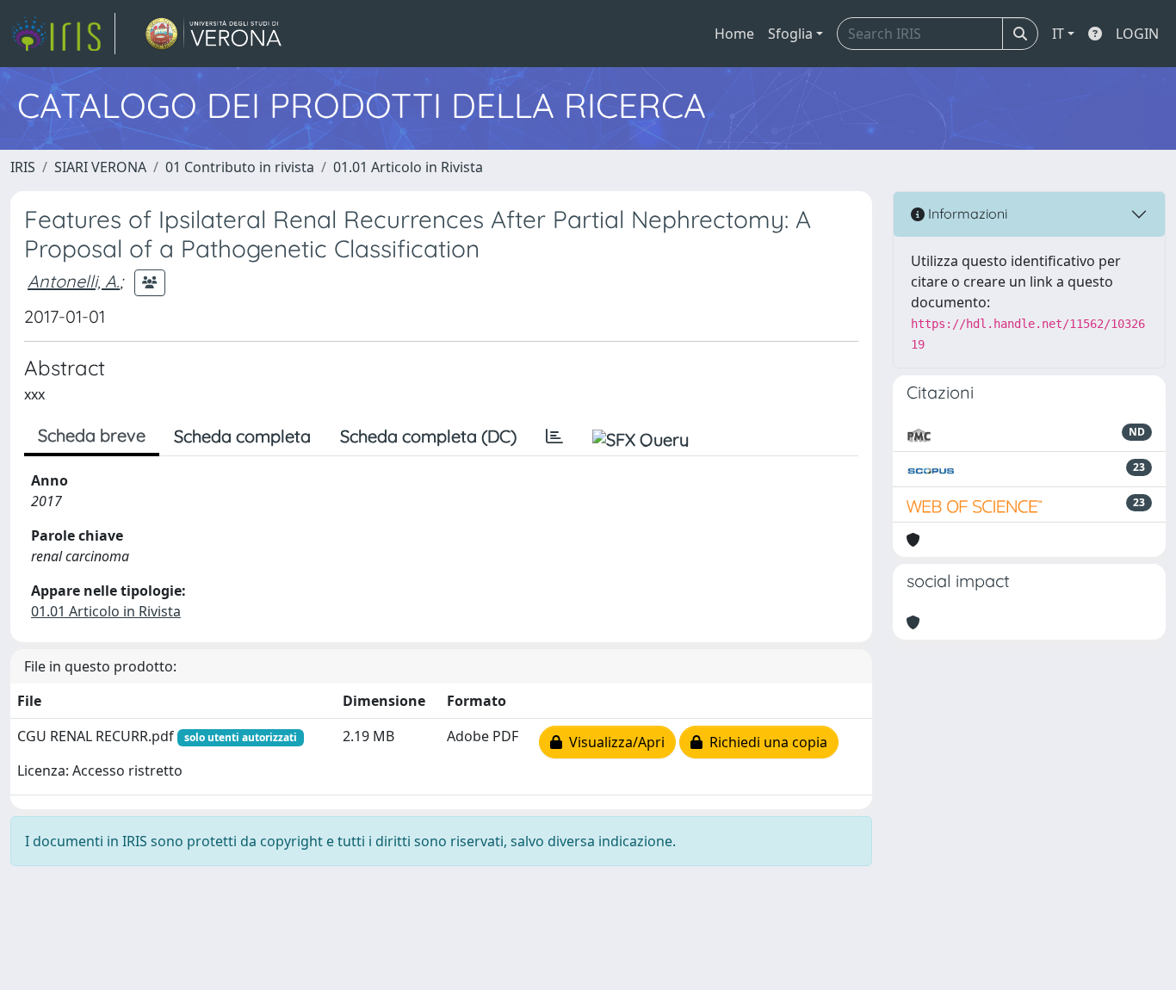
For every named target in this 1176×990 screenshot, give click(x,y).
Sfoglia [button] (790, 33)
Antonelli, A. (74, 281)
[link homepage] (62, 33)
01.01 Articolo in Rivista (408, 167)
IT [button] (1058, 33)
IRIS (22, 167)
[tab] (554, 436)
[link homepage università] (214, 33)
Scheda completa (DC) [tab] (428, 436)
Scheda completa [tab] (242, 436)
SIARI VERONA (100, 167)
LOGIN (1137, 33)
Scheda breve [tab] (91, 435)
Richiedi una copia (765, 742)
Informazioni (966, 213)
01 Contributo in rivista (239, 167)
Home (734, 33)
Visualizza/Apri (613, 742)
